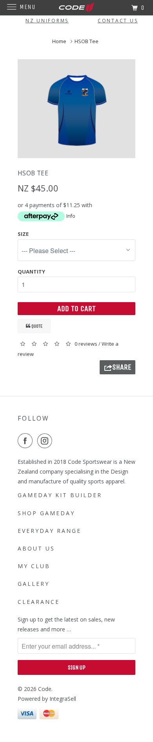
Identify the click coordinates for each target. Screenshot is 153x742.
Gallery (33, 583)
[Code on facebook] (27, 440)
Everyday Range (49, 530)
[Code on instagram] (46, 440)
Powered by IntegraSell (47, 698)
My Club (34, 566)
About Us (36, 548)
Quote (36, 326)
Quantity (31, 271)
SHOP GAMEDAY (46, 513)
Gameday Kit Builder (60, 495)
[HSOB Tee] (76, 108)
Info (70, 216)
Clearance (39, 601)
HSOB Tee (87, 41)
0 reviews (86, 343)
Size (23, 233)
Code (44, 689)
